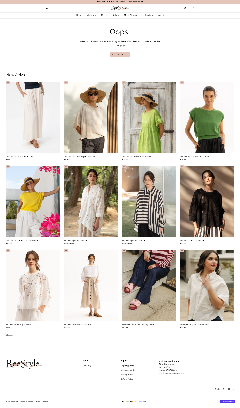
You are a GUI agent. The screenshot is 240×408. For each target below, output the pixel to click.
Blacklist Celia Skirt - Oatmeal (77, 324)
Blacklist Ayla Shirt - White (75, 240)
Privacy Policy (127, 374)
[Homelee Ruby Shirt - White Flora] (207, 285)
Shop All (9, 335)
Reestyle (15, 401)
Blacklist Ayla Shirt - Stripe (133, 240)
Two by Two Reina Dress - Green (137, 156)
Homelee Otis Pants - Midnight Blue (138, 324)
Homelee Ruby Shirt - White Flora (195, 324)
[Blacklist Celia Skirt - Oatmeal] (91, 285)
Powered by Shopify (26, 401)
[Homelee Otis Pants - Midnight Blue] (149, 285)
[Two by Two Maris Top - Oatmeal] (91, 117)
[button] (46, 8)
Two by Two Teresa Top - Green (195, 156)
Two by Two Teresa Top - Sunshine (22, 240)
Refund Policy (127, 379)
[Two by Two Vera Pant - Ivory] (33, 117)
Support (45, 401)
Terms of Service (128, 370)
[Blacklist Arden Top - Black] (207, 201)
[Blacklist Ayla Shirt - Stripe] (149, 201)
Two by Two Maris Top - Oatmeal (79, 156)
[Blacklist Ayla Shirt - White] (91, 201)
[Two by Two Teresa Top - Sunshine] (33, 201)
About (38, 401)
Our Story (87, 365)
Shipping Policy (127, 365)
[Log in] (185, 8)
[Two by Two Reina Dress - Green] (149, 117)
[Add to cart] (56, 149)
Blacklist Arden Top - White (18, 324)
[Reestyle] (120, 8)
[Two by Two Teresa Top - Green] (207, 117)
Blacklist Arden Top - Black (192, 240)
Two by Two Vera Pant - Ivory (19, 156)
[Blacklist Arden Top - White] (33, 285)
